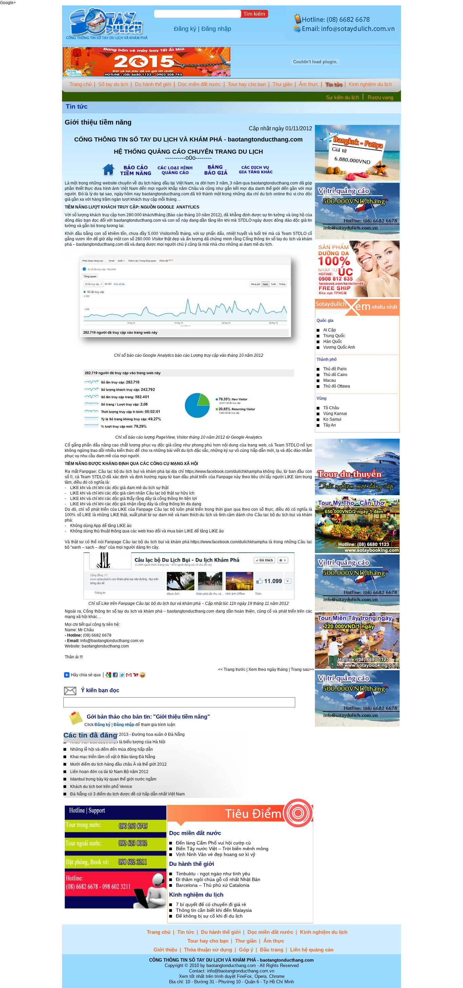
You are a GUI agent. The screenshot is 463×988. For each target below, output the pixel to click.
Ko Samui (332, 419)
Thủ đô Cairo (335, 374)
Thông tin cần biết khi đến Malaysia (214, 910)
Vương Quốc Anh (339, 347)
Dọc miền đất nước (199, 84)
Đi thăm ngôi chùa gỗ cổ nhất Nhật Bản (218, 879)
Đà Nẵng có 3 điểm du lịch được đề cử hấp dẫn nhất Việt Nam (127, 794)
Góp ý (246, 949)
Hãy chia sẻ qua (86, 675)
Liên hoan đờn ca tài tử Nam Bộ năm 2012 (109, 771)
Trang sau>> (302, 669)
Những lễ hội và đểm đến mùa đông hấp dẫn (111, 749)
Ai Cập (329, 330)
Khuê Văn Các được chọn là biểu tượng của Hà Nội (117, 742)
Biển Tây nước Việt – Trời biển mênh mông (222, 848)
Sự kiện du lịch (342, 97)
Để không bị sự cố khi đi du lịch (209, 916)
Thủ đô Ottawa (336, 386)
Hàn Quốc (332, 341)
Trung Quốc (334, 335)
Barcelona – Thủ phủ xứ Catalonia (212, 885)
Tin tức (333, 84)
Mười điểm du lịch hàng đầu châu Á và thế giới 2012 (118, 764)
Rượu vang (380, 97)
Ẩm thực (308, 84)
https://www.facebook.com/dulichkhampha (223, 471)
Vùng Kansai (335, 413)
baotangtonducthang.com (274, 183)
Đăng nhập (216, 28)
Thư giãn (282, 84)
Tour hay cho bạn (247, 84)
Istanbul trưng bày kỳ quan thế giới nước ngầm (113, 779)
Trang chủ (80, 84)
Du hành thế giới (153, 84)
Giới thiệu (165, 949)
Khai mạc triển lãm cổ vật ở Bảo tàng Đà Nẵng (112, 756)
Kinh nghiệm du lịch (370, 84)
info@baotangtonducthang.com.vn (112, 640)
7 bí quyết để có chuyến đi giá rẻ (211, 904)
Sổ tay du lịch (113, 84)
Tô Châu (331, 407)
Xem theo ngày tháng (268, 669)
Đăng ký (185, 28)
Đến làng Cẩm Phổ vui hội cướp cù (213, 843)
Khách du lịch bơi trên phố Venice (101, 786)
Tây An (329, 425)
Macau (329, 380)
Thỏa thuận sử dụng (208, 949)
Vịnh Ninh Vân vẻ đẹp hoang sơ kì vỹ (215, 854)
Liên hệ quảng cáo (312, 949)
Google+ (8, 2)
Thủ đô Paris (335, 369)
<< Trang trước (231, 669)
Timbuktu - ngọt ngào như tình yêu (213, 873)
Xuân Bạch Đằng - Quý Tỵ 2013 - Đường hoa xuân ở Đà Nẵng (127, 734)
